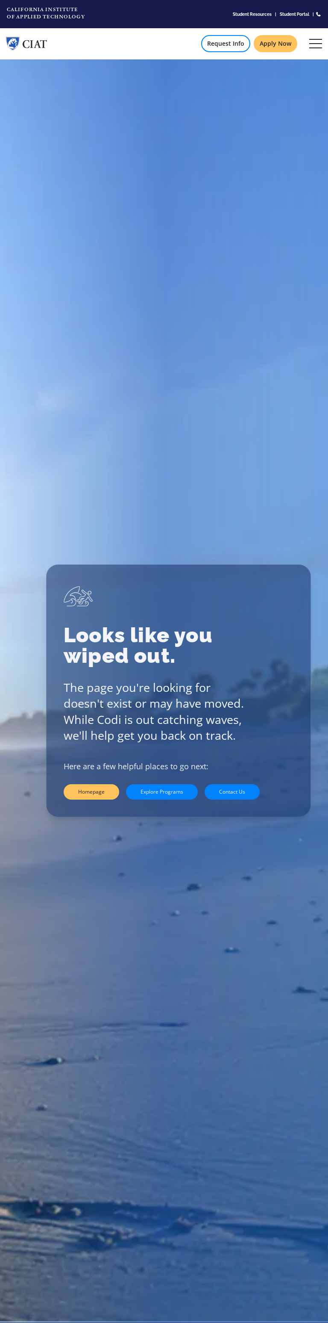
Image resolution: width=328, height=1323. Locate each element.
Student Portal (294, 14)
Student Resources (252, 14)
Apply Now (275, 43)
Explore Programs (162, 791)
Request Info (225, 43)
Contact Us (232, 791)
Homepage (91, 791)
